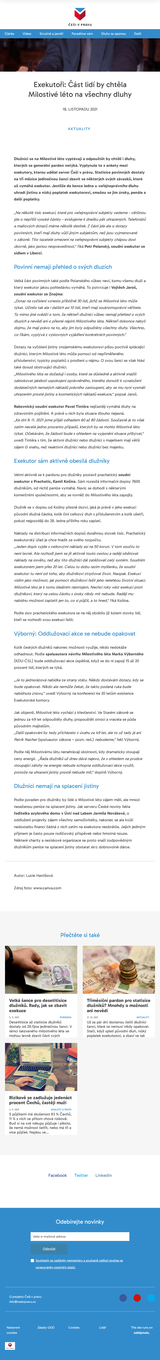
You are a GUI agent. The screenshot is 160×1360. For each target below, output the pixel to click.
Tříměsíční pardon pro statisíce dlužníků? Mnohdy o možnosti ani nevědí (118, 1005)
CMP (102, 1328)
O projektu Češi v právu (25, 1297)
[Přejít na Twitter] (151, 1298)
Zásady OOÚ (46, 1327)
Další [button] (138, 34)
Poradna (65, 1017)
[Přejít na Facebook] (123, 1298)
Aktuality (142, 1017)
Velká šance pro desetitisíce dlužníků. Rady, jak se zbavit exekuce (38, 1005)
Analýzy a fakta (61, 1109)
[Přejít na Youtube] (137, 1298)
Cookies (73, 1327)
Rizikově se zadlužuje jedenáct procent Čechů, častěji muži (40, 1100)
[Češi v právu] (80, 16)
